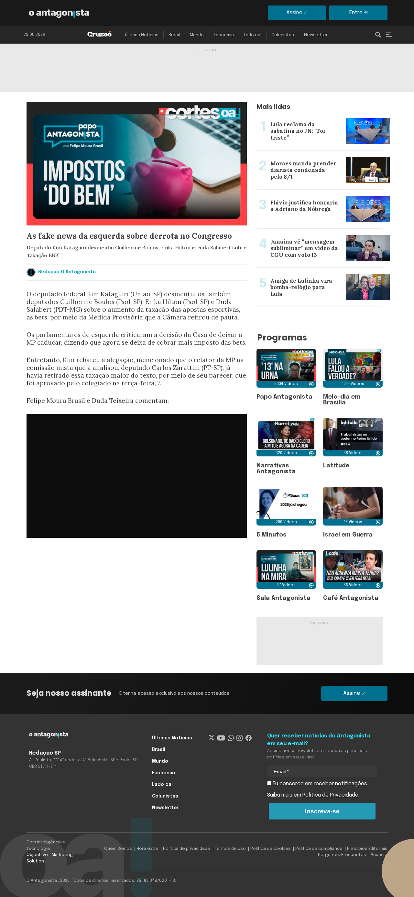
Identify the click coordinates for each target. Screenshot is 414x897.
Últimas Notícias (141, 35)
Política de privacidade (186, 849)
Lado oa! (252, 35)
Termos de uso (230, 849)
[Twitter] (212, 738)
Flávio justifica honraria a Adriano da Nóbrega (312, 193)
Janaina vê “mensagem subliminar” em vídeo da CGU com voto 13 (314, 236)
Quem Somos (118, 849)
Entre (356, 13)
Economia (224, 35)
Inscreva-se (322, 811)
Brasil (174, 35)
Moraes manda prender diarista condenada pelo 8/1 (316, 158)
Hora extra (147, 849)
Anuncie (379, 855)
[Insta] (239, 738)
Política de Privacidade (330, 795)
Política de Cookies (270, 849)
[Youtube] (221, 738)
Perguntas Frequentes (342, 855)
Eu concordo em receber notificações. (319, 784)
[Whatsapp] (231, 738)
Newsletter (316, 35)
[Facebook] (248, 738)
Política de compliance (319, 849)
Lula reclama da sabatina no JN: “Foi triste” (307, 115)
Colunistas (282, 35)
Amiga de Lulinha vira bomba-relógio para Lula (313, 271)
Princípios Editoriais (367, 849)
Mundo (197, 35)
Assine (294, 13)
